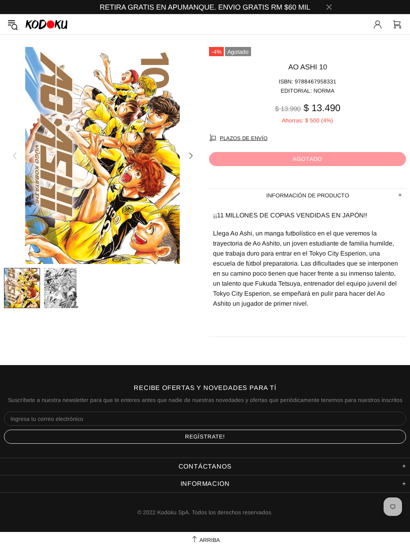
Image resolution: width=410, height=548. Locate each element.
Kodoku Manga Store (46, 24)
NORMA (324, 90)
